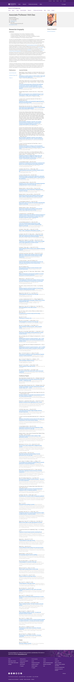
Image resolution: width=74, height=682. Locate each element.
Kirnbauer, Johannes (22, 118)
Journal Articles (12, 72)
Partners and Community (37, 10)
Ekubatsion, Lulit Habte (32, 72)
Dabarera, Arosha (25, 161)
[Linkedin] (11, 673)
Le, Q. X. (20, 461)
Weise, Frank (21, 120)
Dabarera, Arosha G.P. (26, 201)
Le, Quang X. (21, 168)
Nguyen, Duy (28, 477)
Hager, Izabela (40, 115)
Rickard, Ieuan (42, 131)
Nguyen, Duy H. (21, 240)
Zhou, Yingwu (27, 81)
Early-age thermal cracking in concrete (27, 504)
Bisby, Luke (21, 312)
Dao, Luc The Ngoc (22, 336)
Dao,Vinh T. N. (21, 365)
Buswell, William (22, 553)
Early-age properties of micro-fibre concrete (28, 307)
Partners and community (33, 4)
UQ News (10, 664)
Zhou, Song (30, 98)
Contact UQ (57, 660)
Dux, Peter (38, 306)
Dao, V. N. (20, 611)
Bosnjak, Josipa (35, 114)
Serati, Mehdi (38, 72)
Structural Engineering (51, 31)
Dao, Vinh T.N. (26, 168)
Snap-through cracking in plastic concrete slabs (28, 569)
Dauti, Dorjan (25, 115)
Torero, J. (32, 461)
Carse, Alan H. (38, 331)
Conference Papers (13, 75)
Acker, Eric (31, 91)
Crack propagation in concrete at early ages (27, 561)
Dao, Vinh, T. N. (26, 271)
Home (9, 10)
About (41, 4)
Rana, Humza (40, 91)
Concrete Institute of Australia (32, 45)
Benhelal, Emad (22, 100)
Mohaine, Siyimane (40, 113)
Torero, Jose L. (33, 168)
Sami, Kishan (33, 392)
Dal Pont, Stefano (42, 114)
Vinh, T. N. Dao (33, 285)
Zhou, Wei (21, 285)
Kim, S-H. (25, 353)
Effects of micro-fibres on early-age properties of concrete (30, 522)
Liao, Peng (23, 81)
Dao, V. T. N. (34, 353)
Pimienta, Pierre (22, 112)
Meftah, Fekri (39, 119)
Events (49, 10)
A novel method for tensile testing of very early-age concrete (31, 547)
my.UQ (33, 660)
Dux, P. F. (25, 359)
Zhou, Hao (26, 106)
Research (24, 4)
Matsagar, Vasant (39, 378)
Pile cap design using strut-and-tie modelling (28, 554)
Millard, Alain (34, 132)
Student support (34, 666)
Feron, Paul (38, 98)
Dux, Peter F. (27, 320)
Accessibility (21, 679)
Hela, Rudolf (21, 116)
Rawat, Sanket (32, 416)
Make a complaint (58, 662)
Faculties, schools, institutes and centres (60, 665)
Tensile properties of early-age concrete (27, 366)
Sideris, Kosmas (22, 132)
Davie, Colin (34, 113)
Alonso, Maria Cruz (22, 114)
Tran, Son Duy (25, 253)
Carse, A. (28, 618)
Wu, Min (32, 174)
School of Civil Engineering (14, 8)
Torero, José (37, 469)
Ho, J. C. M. (29, 444)
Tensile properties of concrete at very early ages (28, 294)
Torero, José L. (26, 229)
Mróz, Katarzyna (29, 113)
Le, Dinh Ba (21, 253)
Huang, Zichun (27, 80)
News (45, 10)
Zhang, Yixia (42, 416)
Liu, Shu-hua (28, 285)
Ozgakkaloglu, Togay (33, 529)
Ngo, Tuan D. (38, 234)
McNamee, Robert (28, 112)
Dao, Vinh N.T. (21, 369)
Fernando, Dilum (37, 106)
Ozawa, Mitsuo (36, 131)
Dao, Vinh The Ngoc (31, 260)
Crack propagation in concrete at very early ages (28, 321)
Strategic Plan (22, 662)
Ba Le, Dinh (21, 469)
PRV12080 (36, 676)
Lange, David (27, 400)
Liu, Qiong (24, 174)
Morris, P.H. (25, 588)
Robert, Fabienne (35, 112)
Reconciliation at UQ (22, 654)
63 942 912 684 (23, 676)
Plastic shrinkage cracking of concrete (26, 360)
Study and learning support (48, 662)
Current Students (23, 10)
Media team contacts (12, 660)
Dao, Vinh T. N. (41, 153)
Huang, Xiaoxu (21, 80)
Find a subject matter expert (13, 662)
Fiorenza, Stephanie (27, 153)
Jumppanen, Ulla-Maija (39, 116)
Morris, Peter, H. (33, 320)
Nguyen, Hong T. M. (35, 153)
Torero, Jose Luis (22, 487)
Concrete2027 (41, 47)
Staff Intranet (22, 664)
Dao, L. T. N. (21, 353)
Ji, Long (26, 98)
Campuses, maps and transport (59, 670)
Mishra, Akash (21, 392)
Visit (44, 666)
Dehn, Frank (30, 115)
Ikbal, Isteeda (21, 378)
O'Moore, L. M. (29, 626)
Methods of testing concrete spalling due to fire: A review (30, 402)
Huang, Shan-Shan (22, 113)
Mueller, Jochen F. (22, 154)
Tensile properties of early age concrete (27, 583)
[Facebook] (9, 673)
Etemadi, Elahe (21, 106)
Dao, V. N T (21, 633)
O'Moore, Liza (32, 306)
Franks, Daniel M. (41, 73)
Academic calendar (35, 664)
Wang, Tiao (36, 80)
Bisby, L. (36, 461)
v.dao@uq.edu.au (13, 21)
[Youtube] (16, 673)
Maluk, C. (28, 461)
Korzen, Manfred (35, 118)
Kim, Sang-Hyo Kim (36, 336)
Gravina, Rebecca (22, 73)
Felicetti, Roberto (35, 115)
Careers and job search (24, 660)
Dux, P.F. (29, 588)
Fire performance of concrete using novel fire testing (29, 313)
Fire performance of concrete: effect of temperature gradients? (31, 496)
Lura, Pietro (31, 188)
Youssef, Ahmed (33, 81)
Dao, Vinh (43, 72)
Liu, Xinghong (24, 299)
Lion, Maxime (21, 119)
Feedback (32, 679)
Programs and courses (36, 662)
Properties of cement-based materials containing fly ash (30, 532)
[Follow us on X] (14, 673)
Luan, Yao (32, 80)
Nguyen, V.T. (27, 240)
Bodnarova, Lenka (29, 114)
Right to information (27, 679)
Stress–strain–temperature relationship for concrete (29, 230)
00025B (30, 676)
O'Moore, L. (35, 359)
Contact (52, 10)
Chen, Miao (35, 143)
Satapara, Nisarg (41, 433)
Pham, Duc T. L (21, 400)
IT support (22, 666)
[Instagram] (19, 673)
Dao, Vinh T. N (38, 400)
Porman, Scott (21, 153)
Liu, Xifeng (21, 434)
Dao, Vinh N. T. (21, 602)
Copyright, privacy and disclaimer (13, 679)
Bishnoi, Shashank (27, 378)
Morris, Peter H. (27, 325)
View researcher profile (13, 24)
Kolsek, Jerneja (29, 118)
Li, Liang (20, 98)
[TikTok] (21, 673)
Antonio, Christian (29, 73)
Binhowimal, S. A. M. (22, 444)
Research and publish (47, 664)
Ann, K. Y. (28, 353)
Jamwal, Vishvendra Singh (33, 433)
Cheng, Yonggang (37, 299)
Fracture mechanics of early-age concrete (27, 576)
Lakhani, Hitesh (41, 118)
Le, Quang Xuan (22, 486)
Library (44, 660)
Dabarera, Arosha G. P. (26, 222)
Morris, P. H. (29, 359)
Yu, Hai (23, 98)
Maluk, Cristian (34, 119)
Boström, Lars (40, 112)
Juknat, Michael (32, 116)
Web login (64, 673)
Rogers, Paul (38, 392)
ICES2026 (29, 49)
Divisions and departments (59, 667)
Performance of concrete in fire (25, 318)
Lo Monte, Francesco (27, 119)
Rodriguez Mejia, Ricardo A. (24, 91)
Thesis (11, 77)
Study (19, 4)
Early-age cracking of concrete (25, 643)
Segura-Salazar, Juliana (23, 72)
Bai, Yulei (40, 80)
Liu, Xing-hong (40, 285)
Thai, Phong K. (29, 154)
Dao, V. (20, 582)
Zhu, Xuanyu (34, 73)
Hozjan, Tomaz (26, 116)
